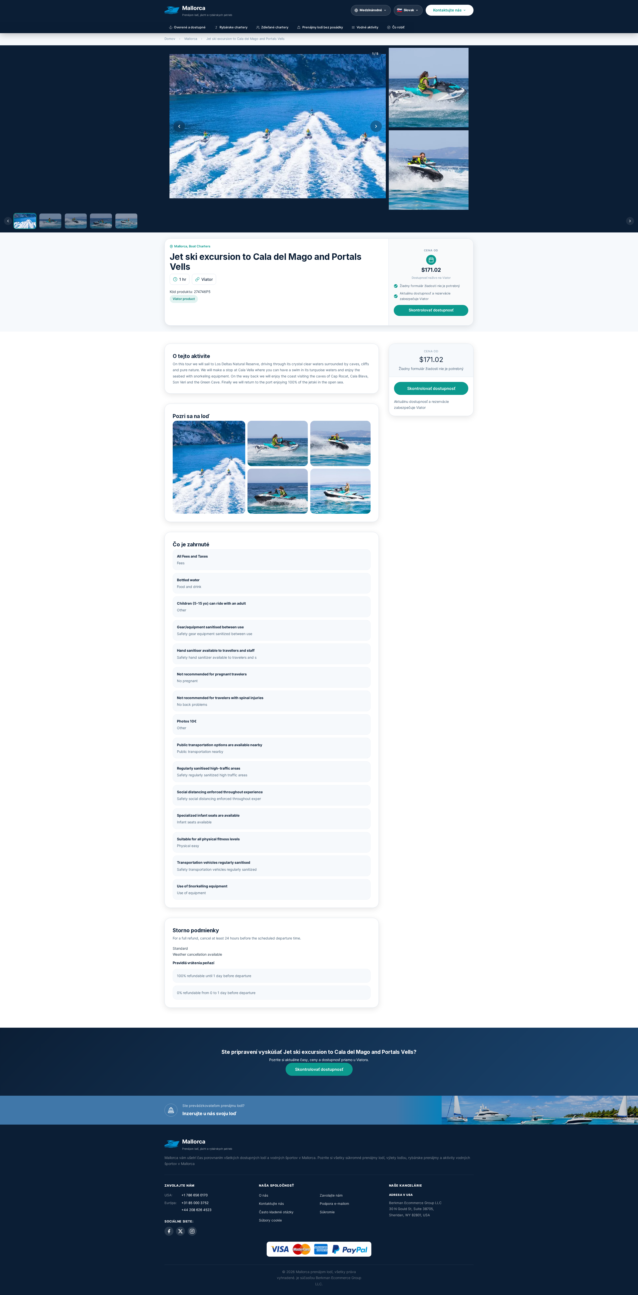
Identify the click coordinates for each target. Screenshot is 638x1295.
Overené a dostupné (190, 27)
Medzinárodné (371, 10)
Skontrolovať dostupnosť (431, 310)
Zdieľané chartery (274, 27)
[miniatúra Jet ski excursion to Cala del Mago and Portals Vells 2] (429, 87)
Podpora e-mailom (334, 1204)
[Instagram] (192, 1231)
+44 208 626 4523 (196, 1210)
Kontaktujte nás (447, 10)
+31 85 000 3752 (195, 1203)
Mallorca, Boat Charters (192, 246)
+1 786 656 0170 (194, 1195)
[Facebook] (168, 1231)
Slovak (409, 10)
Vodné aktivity (367, 27)
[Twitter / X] (180, 1231)
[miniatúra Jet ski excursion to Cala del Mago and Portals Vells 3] (429, 170)
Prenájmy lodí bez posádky (322, 27)
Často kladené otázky (276, 1212)
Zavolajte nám (331, 1195)
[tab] (24, 221)
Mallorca (190, 39)
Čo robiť (398, 27)
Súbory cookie (270, 1220)
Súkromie (327, 1212)
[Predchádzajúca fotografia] (179, 126)
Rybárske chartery (233, 27)
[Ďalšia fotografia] (376, 126)
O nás (263, 1195)
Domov (169, 39)
